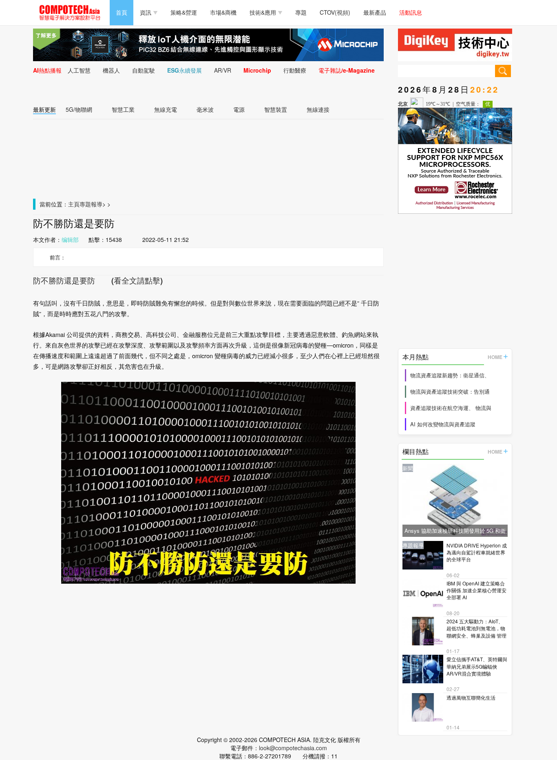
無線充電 (165, 109)
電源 (239, 109)
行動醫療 (294, 70)
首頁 (121, 12)
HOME (495, 357)
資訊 (145, 12)
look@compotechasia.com (293, 748)
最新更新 (44, 109)
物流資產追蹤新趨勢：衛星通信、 (450, 375)
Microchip (257, 70)
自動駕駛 (143, 70)
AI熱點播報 (47, 70)
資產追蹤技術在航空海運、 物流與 (450, 408)
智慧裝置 (275, 109)
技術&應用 (263, 12)
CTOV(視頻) (335, 12)
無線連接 (318, 109)
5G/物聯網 (79, 109)
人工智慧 (79, 70)
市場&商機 (223, 12)
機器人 (111, 70)
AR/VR (222, 70)
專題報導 (91, 204)
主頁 (74, 204)
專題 (301, 12)
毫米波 (205, 109)
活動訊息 (410, 12)
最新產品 (374, 12)
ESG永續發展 (184, 70)
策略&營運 (183, 12)
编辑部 (70, 239)
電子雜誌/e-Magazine (346, 70)
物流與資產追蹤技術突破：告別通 (450, 391)
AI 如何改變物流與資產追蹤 (442, 424)
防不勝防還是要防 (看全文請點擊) (98, 280)
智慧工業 (123, 109)
